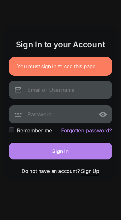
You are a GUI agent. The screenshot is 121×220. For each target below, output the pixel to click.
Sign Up (90, 171)
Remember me (34, 130)
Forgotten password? (86, 130)
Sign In (60, 151)
